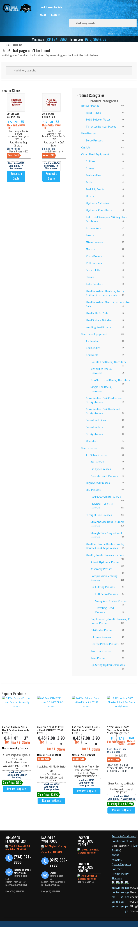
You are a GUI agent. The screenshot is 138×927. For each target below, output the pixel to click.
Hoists (90, 196)
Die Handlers (94, 175)
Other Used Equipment (95, 154)
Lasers (90, 235)
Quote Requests (121, 864)
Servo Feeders (94, 427)
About (43, 15)
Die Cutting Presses (103, 587)
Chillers (90, 161)
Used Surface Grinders (99, 320)
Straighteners (94, 434)
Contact (55, 15)
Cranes (90, 168)
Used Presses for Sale (51, 7)
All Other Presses (96, 455)
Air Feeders (92, 341)
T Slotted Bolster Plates (101, 126)
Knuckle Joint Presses (104, 476)
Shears (90, 277)
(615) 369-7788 (95, 39)
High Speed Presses (98, 483)
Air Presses (97, 462)
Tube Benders (94, 284)
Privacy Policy (120, 873)
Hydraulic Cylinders (97, 203)
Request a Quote (16, 175)
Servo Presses (94, 140)
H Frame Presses (101, 637)
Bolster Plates (90, 105)
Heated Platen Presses (105, 644)
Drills (89, 182)
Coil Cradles (93, 348)
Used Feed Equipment (94, 334)
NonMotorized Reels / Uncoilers (110, 380)
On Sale (86, 147)
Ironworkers (93, 228)
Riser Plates (93, 112)
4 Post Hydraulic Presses (106, 562)
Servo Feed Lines (96, 420)
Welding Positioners (98, 327)
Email (53, 872)
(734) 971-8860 (56, 39)
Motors (90, 249)
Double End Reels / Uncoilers (108, 362)
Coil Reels (92, 355)
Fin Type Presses (101, 469)
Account (117, 859)
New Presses (89, 133)
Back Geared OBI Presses (106, 497)
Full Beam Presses (106, 594)
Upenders (92, 441)
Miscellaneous (94, 242)
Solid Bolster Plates (98, 119)
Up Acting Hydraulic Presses (108, 665)
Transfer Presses (101, 651)
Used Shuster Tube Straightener (116, 750)
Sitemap (117, 878)
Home (8, 44)
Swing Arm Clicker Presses (111, 601)
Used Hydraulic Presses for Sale (105, 555)
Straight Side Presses (99, 515)
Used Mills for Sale (97, 313)
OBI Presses (93, 490)
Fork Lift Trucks (95, 189)
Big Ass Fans (13, 148)
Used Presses (89, 448)
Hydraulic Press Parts (99, 210)
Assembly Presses (101, 569)
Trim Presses (99, 658)
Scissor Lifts (93, 270)
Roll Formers (94, 263)
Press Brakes (94, 256)
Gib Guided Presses (102, 630)
